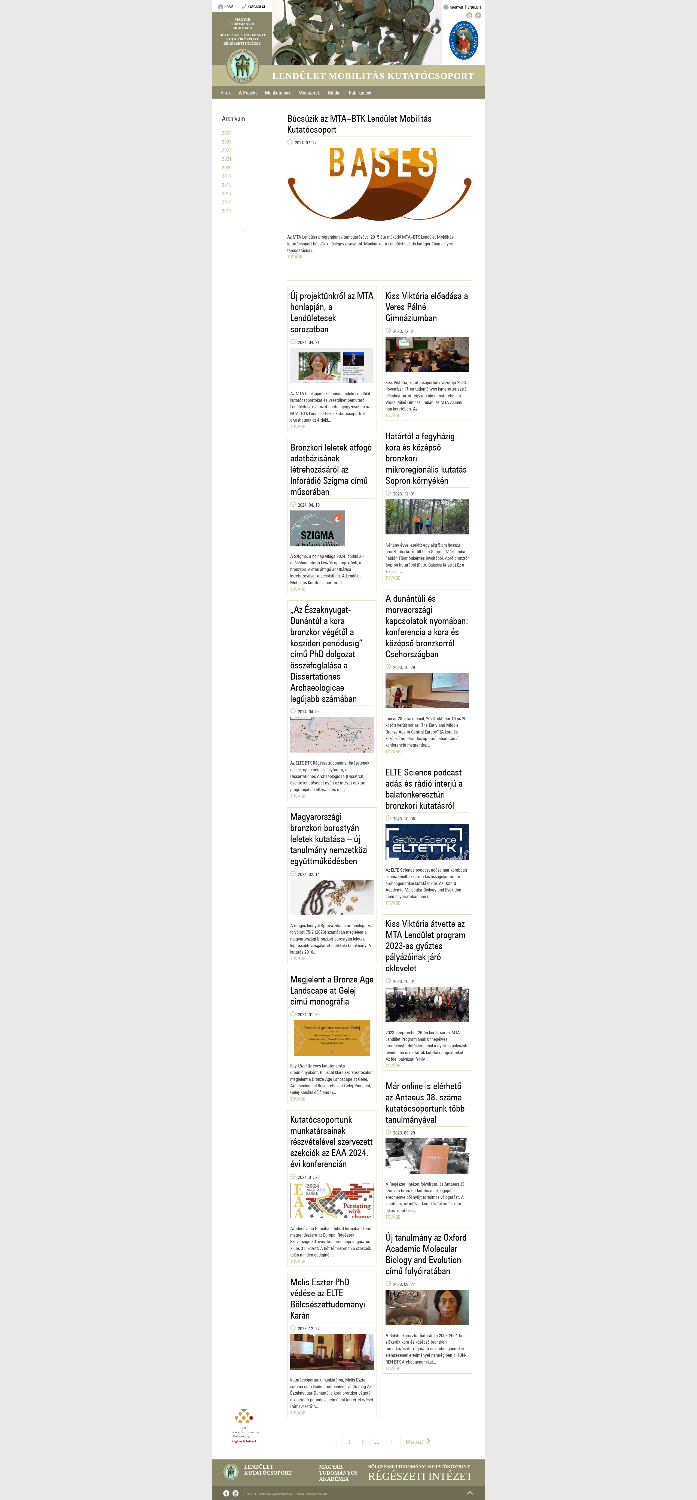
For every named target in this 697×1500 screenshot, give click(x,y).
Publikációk (360, 91)
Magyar (456, 6)
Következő (415, 1441)
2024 (227, 132)
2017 (227, 192)
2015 (227, 209)
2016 (227, 201)
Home (229, 6)
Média (334, 91)
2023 (227, 140)
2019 (227, 175)
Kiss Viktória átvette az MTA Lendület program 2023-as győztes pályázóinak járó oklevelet (426, 943)
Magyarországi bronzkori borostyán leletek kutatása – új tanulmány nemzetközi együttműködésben (329, 836)
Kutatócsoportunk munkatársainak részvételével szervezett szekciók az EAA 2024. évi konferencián (331, 1139)
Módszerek (309, 91)
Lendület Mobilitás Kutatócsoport (373, 76)
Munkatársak (278, 91)
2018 (227, 183)
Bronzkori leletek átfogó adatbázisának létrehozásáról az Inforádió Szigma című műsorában (331, 467)
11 (393, 1441)
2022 (227, 149)
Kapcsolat (256, 6)
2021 (227, 158)
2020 (227, 166)
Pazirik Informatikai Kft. (312, 1493)
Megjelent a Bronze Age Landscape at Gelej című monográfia (332, 988)
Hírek (226, 91)
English (474, 6)
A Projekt (248, 91)
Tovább (294, 255)
